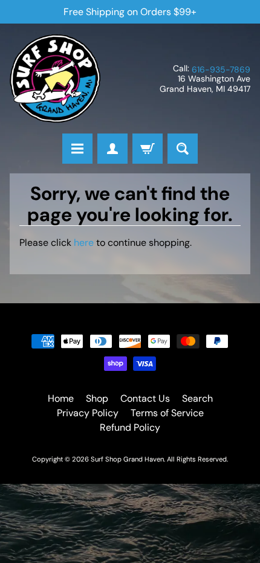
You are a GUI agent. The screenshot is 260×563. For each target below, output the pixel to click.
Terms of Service (167, 413)
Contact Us (145, 398)
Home (61, 398)
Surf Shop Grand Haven (127, 459)
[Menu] (77, 149)
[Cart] (147, 149)
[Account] (112, 149)
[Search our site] (182, 149)
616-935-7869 (221, 69)
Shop (97, 398)
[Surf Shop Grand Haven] (55, 78)
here (84, 242)
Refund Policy (130, 427)
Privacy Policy (88, 413)
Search (197, 398)
